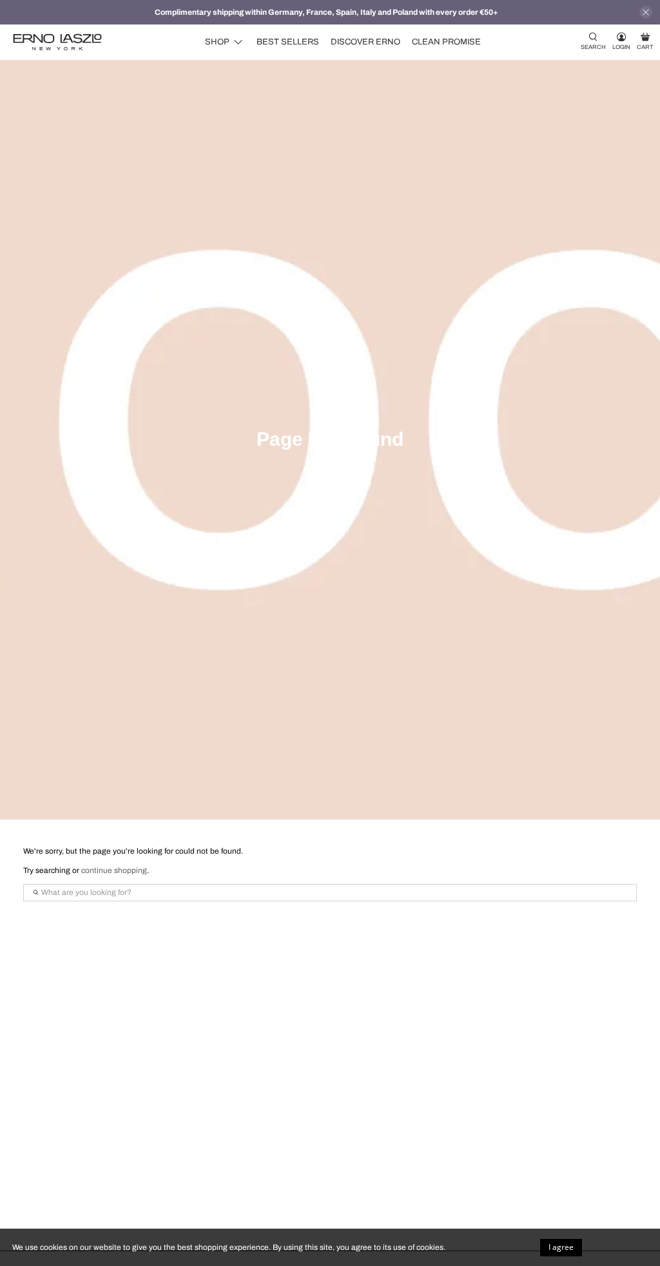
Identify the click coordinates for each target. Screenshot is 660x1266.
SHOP (217, 41)
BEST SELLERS (288, 41)
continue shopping (114, 870)
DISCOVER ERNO (365, 41)
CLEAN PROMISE (446, 41)
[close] (645, 12)
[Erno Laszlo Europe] (57, 42)
